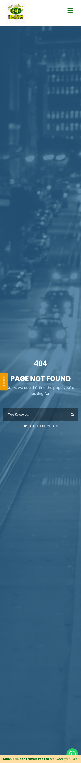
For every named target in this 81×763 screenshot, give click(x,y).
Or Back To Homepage (41, 426)
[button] (70, 10)
